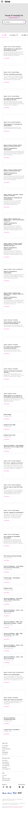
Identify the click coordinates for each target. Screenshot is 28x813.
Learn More (6, 58)
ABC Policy (5, 804)
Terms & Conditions (6, 803)
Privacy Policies (14, 803)
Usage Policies (22, 803)
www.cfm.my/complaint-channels (15, 807)
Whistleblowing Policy (13, 804)
